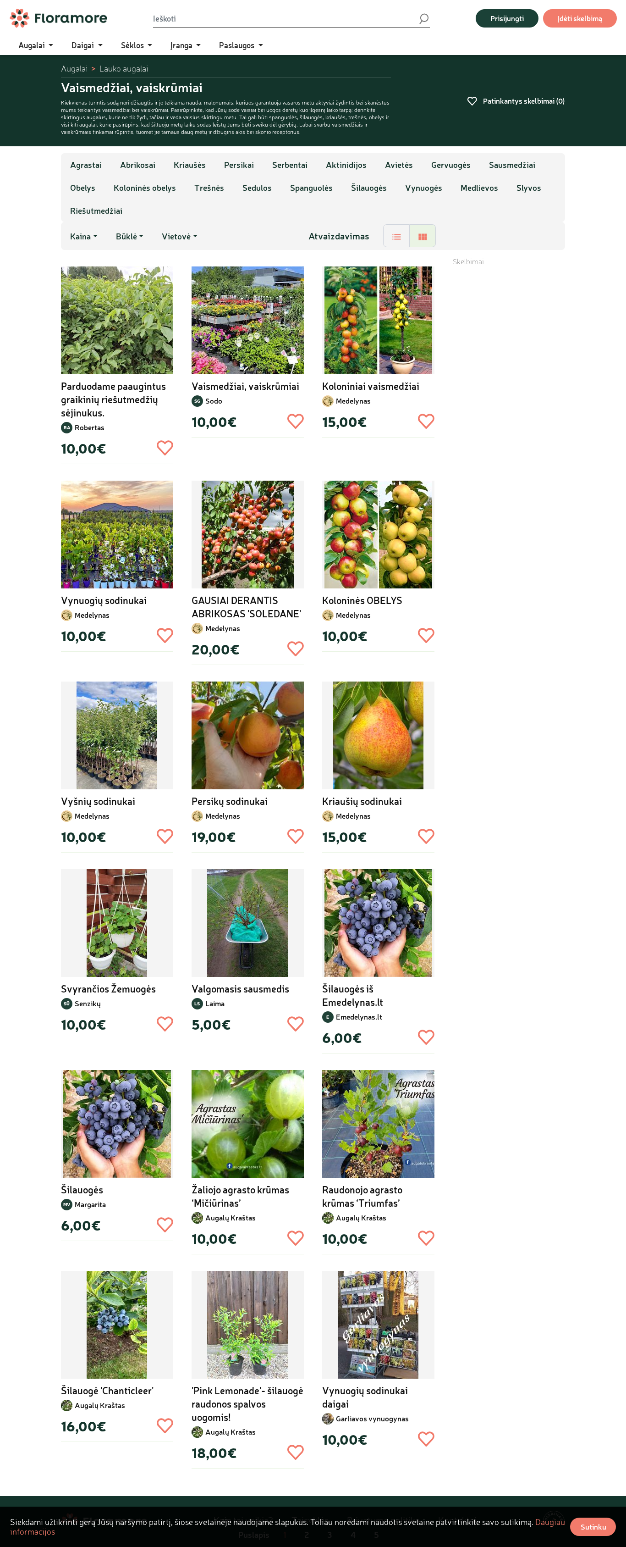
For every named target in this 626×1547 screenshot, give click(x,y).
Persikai (239, 164)
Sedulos (257, 187)
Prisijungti (507, 18)
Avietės (399, 164)
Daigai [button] (83, 45)
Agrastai (86, 164)
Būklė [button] (126, 236)
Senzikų (88, 1003)
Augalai (74, 68)
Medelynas (353, 400)
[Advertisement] (509, 404)
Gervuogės (451, 164)
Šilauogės (369, 187)
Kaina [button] (80, 236)
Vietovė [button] (176, 236)
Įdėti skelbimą (580, 18)
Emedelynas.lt (359, 1016)
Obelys (82, 187)
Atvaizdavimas (338, 236)
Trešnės (209, 187)
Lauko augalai (123, 68)
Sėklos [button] (133, 45)
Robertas (89, 427)
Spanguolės (311, 187)
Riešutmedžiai (96, 210)
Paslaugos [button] (237, 45)
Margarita (90, 1204)
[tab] (396, 235)
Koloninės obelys (145, 187)
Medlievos (479, 187)
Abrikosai (137, 164)
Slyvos (528, 187)
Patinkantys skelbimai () (523, 100)
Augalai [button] (32, 45)
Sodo (213, 400)
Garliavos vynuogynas (372, 1418)
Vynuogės (423, 187)
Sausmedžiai (512, 164)
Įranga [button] (182, 45)
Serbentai (290, 164)
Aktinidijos (346, 164)
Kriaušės (190, 164)
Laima (215, 1003)
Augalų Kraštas (230, 1217)
